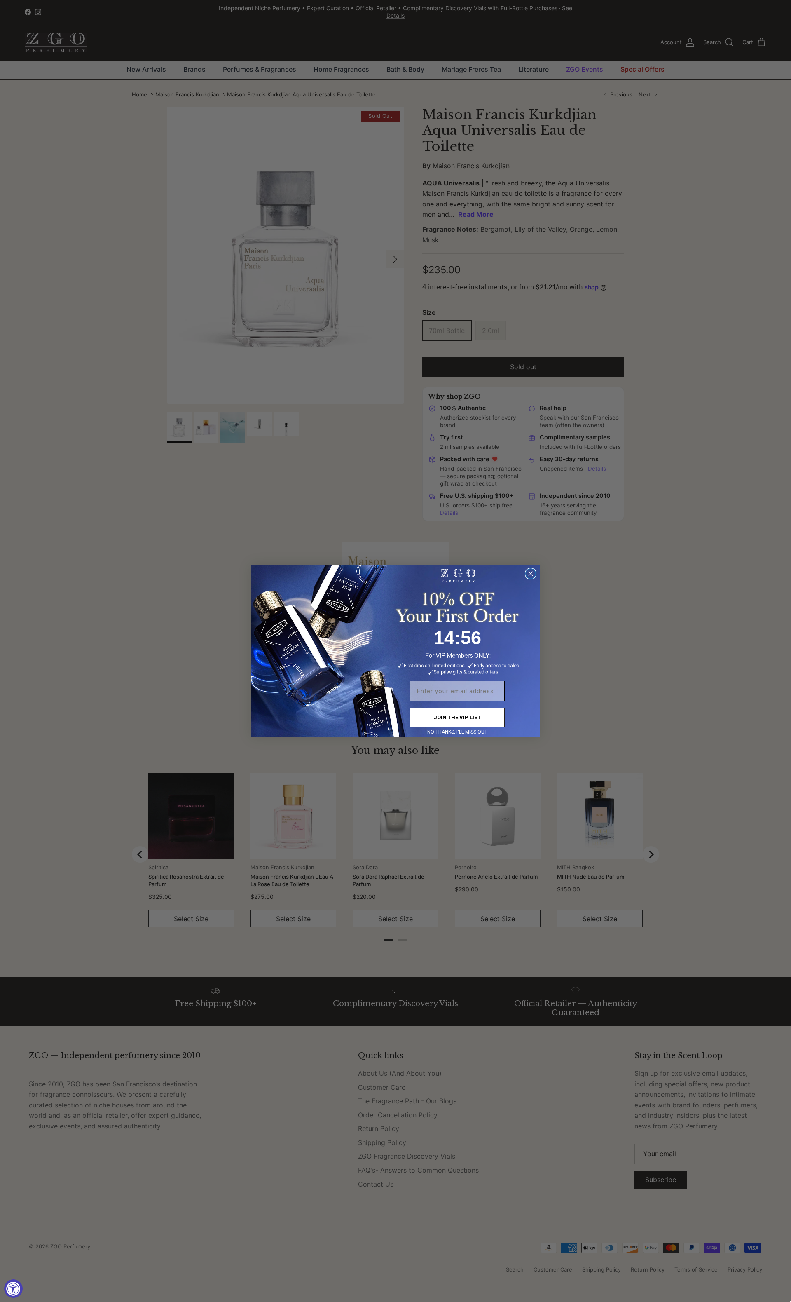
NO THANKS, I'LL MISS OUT (457, 732)
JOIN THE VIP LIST (457, 717)
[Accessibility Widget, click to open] (13, 1288)
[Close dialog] (531, 574)
